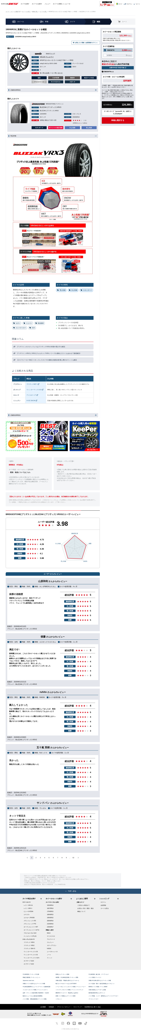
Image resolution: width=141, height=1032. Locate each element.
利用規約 (51, 1007)
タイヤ (25, 4)
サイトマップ (77, 1007)
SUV (33, 328)
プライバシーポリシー (63, 1007)
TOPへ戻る (72, 891)
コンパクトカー (21, 328)
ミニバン (29, 323)
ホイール (37, 4)
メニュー (47, 4)
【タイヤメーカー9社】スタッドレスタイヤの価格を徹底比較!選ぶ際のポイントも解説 (46, 360)
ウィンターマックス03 (34, 389)
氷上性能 (74, 290)
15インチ (39, 66)
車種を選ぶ (35, 11)
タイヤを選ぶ (43, 11)
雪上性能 (62, 290)
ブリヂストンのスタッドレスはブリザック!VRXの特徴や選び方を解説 (40, 347)
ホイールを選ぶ (26, 11)
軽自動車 (41, 323)
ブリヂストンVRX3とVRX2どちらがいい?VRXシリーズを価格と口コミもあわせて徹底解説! (48, 353)
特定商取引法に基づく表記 (93, 1007)
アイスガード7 (31, 395)
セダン (18, 323)
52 (73, 857)
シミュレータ (61, 4)
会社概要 (43, 1007)
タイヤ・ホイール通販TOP (13, 11)
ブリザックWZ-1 (32, 384)
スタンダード (87, 290)
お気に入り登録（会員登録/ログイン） (86, 42)
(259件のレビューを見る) (80, 123)
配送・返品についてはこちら (20, 472)
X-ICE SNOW (31, 400)
